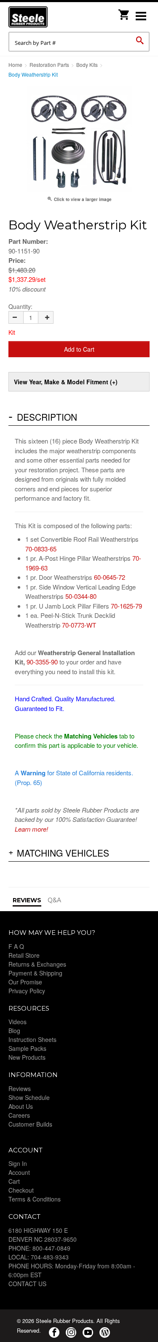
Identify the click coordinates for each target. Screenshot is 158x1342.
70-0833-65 (40, 548)
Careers (19, 1115)
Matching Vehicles (63, 852)
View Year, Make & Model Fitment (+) (66, 382)
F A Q (16, 946)
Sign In (17, 1163)
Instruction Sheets (32, 1039)
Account (19, 1172)
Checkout (21, 1190)
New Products (27, 1057)
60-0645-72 (109, 577)
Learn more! (31, 828)
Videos (17, 1021)
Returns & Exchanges (37, 964)
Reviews (19, 1088)
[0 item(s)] (124, 12)
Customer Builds (30, 1124)
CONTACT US (27, 1283)
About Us (20, 1106)
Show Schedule (29, 1097)
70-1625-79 (126, 605)
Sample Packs (27, 1048)
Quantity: (20, 306)
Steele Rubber (50, 17)
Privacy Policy (26, 991)
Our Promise (25, 982)
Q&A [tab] (54, 900)
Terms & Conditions (34, 1199)
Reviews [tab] (27, 900)
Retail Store (24, 955)
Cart (14, 1181)
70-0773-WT (79, 624)
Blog (14, 1030)
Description (47, 417)
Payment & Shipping (35, 973)
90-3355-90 (42, 661)
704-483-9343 (50, 1257)
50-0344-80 (80, 596)
